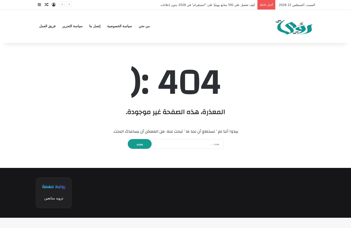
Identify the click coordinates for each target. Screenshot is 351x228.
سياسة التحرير (72, 26)
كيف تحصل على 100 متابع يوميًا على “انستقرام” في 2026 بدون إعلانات (207, 5)
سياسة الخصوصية (119, 26)
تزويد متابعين (53, 198)
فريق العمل (47, 26)
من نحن (144, 26)
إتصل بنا (95, 26)
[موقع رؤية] (293, 26)
